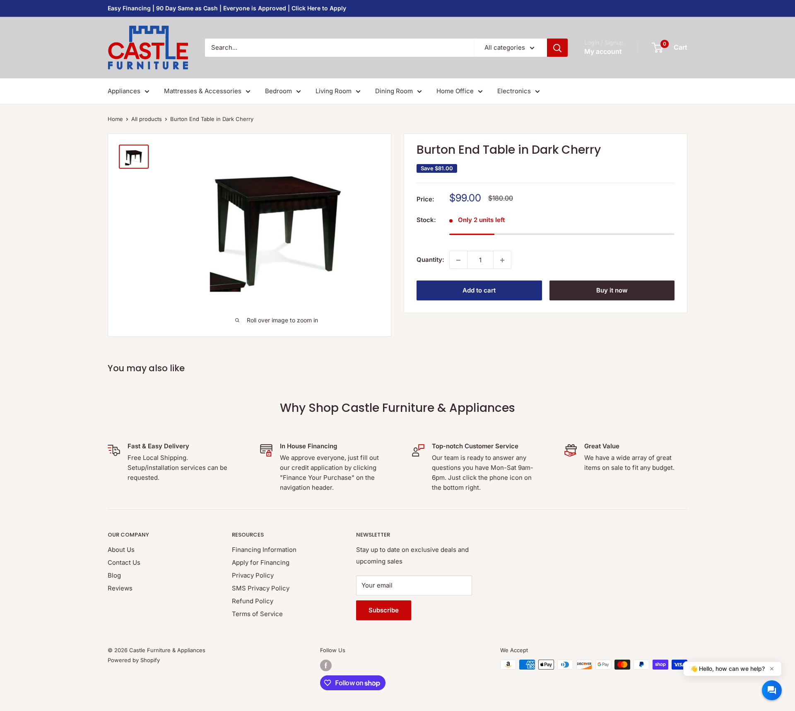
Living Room (334, 91)
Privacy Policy (253, 575)
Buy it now (612, 291)
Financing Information (264, 550)
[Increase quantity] (502, 260)
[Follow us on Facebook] (326, 665)
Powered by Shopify (134, 660)
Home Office (455, 91)
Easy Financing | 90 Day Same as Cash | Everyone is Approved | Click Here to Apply (227, 8)
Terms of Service (257, 614)
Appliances (124, 91)
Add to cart (479, 291)
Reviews (120, 588)
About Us (121, 550)
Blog (114, 575)
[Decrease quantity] (458, 260)
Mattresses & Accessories (202, 91)
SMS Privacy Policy (260, 588)
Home (115, 119)
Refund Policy (252, 601)
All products (146, 119)
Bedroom (278, 91)
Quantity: (430, 260)
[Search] (557, 48)
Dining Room (394, 91)
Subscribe (384, 610)
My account (603, 51)
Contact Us (124, 562)
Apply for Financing (260, 562)
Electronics (514, 91)
